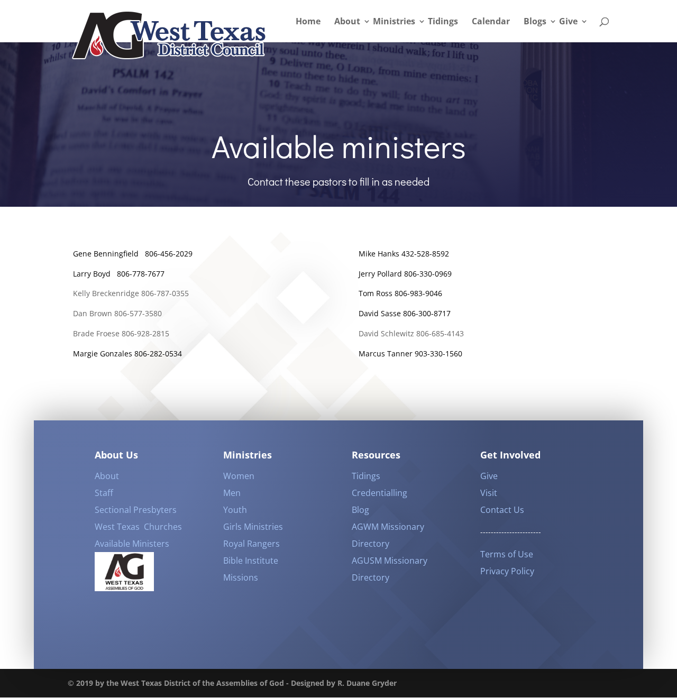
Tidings (443, 22)
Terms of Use (506, 554)
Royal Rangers (251, 543)
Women (238, 476)
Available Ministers (132, 543)
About (347, 22)
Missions (240, 577)
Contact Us (502, 510)
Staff (104, 493)
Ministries (394, 22)
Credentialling (379, 493)
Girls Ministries (253, 526)
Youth (235, 510)
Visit (488, 493)
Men (232, 493)
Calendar (491, 22)
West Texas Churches (138, 526)
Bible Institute (250, 560)
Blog (360, 510)
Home (308, 22)
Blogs (535, 22)
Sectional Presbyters (136, 510)
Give (568, 22)
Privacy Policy (507, 571)
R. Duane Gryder (367, 683)
